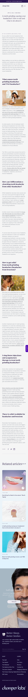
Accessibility (20, 674)
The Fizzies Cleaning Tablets (9, 672)
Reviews (19, 664)
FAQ (18, 660)
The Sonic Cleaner (7, 669)
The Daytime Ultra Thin (8, 667)
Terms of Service (21, 672)
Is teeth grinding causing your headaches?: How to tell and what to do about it (13, 526)
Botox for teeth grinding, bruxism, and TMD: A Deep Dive (13, 557)
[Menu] (25, 6)
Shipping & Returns (22, 669)
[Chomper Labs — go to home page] (5, 6)
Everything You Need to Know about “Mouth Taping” (13, 496)
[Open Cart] (22, 6)
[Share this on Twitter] (11, 449)
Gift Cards (5, 674)
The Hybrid (5, 662)
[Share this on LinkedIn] (14, 449)
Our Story (19, 662)
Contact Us (20, 667)
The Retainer (5, 664)
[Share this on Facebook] (8, 449)
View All (24, 463)
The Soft (4, 660)
